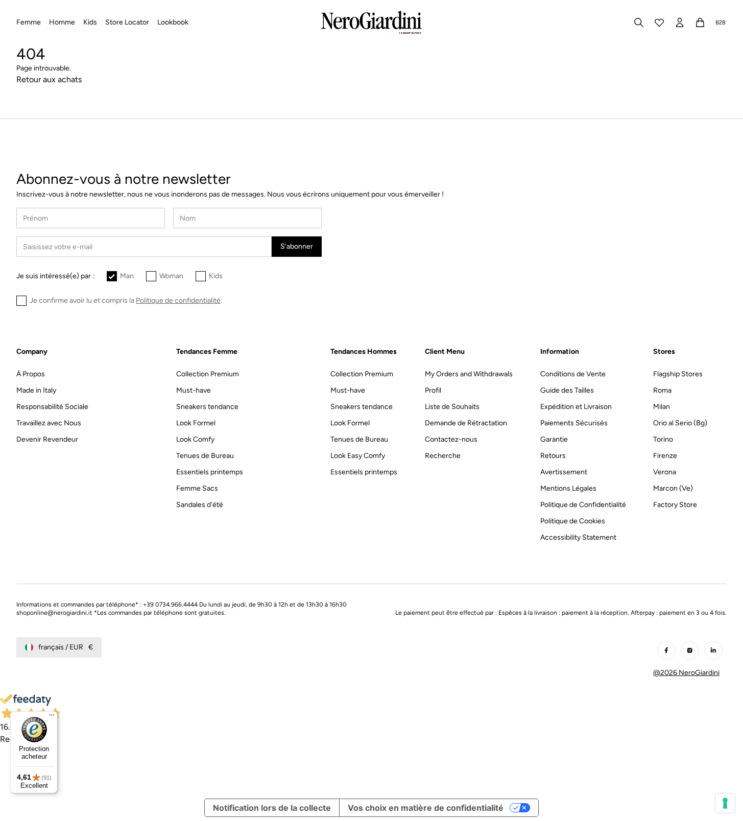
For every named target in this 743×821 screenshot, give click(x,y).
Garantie (554, 439)
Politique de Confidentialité (583, 504)
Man (127, 276)
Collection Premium (207, 374)
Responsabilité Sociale (52, 406)
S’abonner (296, 246)
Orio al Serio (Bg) (680, 423)
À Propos (30, 374)
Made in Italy (36, 390)
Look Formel (195, 423)
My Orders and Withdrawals (469, 374)
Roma (662, 390)
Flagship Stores (678, 374)
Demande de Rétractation (466, 423)
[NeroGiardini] (371, 22)
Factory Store (675, 504)
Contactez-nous (451, 439)
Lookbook (172, 22)
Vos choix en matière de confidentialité (426, 808)
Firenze (665, 455)
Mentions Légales (568, 488)
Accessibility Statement (578, 537)
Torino (663, 439)
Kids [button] (90, 22)
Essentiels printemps (209, 472)
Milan (661, 406)
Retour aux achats (49, 79)
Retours (553, 455)
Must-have (193, 390)
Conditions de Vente (573, 374)
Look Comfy (195, 439)
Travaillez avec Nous (48, 423)
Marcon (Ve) (673, 488)
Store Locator (127, 22)
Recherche (443, 455)
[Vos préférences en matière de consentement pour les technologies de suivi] (725, 803)
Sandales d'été (199, 504)
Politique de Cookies (572, 521)
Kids (216, 276)
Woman (171, 276)
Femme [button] (28, 22)
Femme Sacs (197, 488)
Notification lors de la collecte (272, 808)
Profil (433, 390)
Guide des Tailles (567, 390)
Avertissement (563, 472)
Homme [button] (62, 22)
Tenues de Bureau (205, 455)
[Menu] (51, 717)
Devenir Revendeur (47, 439)
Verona (664, 472)
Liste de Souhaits (452, 406)
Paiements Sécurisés (574, 423)
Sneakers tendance (207, 406)
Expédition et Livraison (576, 406)
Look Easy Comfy (357, 455)
